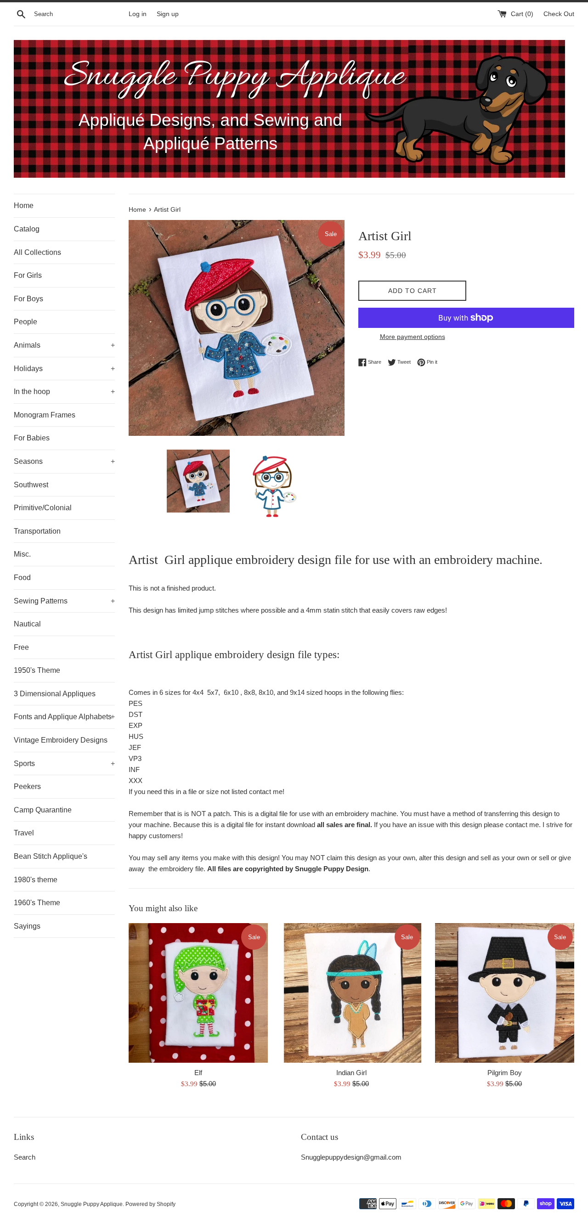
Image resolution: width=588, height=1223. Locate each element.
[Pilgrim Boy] (504, 992)
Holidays (64, 368)
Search (24, 1157)
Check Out (558, 14)
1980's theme (35, 880)
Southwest (31, 485)
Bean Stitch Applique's (50, 856)
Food (22, 577)
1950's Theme (37, 670)
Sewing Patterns (64, 601)
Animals (64, 345)
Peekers (27, 786)
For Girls (28, 275)
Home (24, 205)
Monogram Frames (44, 415)
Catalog (27, 229)
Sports (64, 763)
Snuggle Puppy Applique (92, 1204)
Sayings (27, 926)
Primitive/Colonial (43, 508)
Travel (24, 833)
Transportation (37, 531)
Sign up (168, 14)
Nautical (27, 624)
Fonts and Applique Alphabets (64, 717)
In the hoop (64, 391)
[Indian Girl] (351, 992)
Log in (138, 14)
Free (21, 647)
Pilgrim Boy (504, 1072)
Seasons (64, 461)
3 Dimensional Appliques (55, 694)
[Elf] (198, 992)
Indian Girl (351, 1072)
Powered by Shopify (150, 1204)
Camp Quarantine (43, 810)
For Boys (28, 299)
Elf (198, 1072)
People (25, 322)
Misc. (22, 554)
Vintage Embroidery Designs (60, 740)
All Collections (37, 252)
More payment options (412, 336)
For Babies (32, 438)
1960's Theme (37, 903)
